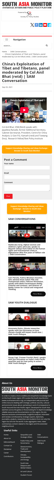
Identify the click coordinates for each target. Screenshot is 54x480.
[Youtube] (45, 25)
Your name (9, 163)
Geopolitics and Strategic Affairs (26, 436)
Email (6, 173)
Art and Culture (26, 471)
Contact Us (8, 445)
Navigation (19, 39)
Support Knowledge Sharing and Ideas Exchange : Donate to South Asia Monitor (27, 149)
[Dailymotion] (49, 25)
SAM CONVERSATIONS (21, 219)
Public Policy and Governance (26, 442)
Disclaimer (7, 449)
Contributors (8, 456)
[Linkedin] (41, 25)
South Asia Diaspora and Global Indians (25, 465)
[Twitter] (32, 25)
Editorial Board (9, 442)
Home (4, 51)
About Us (7, 438)
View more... (38, 294)
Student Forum (26, 475)
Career (6, 453)
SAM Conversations (18, 51)
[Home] (27, 5)
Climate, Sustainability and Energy (25, 457)
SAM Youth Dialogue (22, 302)
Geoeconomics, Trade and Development (26, 448)
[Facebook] (36, 25)
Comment (8, 182)
